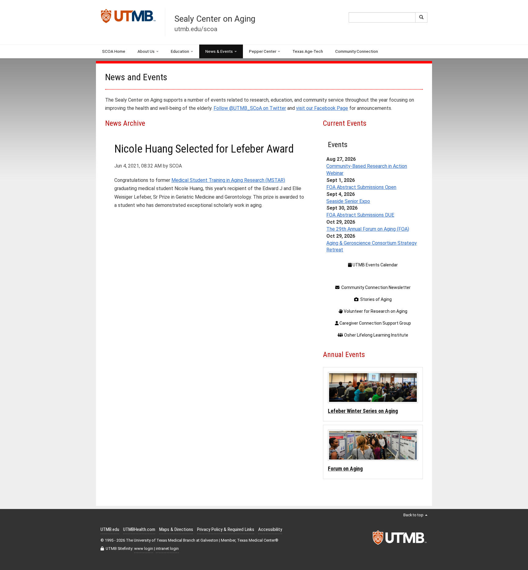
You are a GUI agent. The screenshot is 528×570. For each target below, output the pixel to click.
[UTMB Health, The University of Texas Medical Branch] (399, 539)
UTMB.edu (110, 529)
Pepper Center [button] (262, 51)
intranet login (167, 548)
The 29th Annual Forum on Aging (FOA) (367, 229)
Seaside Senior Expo (348, 201)
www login (143, 548)
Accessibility (270, 529)
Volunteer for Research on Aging (375, 311)
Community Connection (356, 51)
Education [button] (180, 51)
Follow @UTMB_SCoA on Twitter (250, 108)
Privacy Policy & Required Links (225, 529)
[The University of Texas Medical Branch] (128, 18)
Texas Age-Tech (307, 51)
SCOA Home (113, 51)
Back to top (413, 515)
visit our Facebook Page (322, 108)
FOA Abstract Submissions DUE (360, 215)
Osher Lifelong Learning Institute (375, 335)
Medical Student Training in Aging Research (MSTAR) (228, 180)
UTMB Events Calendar (375, 264)
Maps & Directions (176, 529)
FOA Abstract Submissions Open (361, 187)
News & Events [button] (219, 51)
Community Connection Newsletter (375, 287)
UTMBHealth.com (139, 529)
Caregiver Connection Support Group (375, 323)
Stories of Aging (375, 299)
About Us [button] (146, 51)
